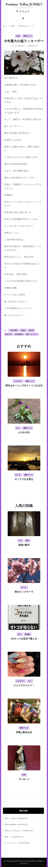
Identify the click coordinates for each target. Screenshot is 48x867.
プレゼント (24, 779)
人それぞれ (24, 432)
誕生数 (27, 634)
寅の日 (31, 330)
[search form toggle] (23, 18)
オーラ (18, 475)
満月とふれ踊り (10, 818)
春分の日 (8, 334)
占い (18, 428)
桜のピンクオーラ (24, 591)
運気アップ (28, 36)
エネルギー (18, 381)
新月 (27, 540)
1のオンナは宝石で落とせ (24, 638)
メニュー (24, 11)
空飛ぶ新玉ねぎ (24, 732)
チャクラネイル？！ (24, 685)
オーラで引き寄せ (24, 479)
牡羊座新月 (19, 334)
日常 (24, 775)
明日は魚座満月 (10, 825)
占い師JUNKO (19, 46)
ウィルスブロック (11, 843)
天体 (18, 36)
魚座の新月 (24, 544)
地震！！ (8, 837)
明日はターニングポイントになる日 (24, 385)
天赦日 (23, 330)
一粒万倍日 (14, 330)
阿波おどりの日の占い (13, 831)
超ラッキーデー (32, 334)
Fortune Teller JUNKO (24, 4)
